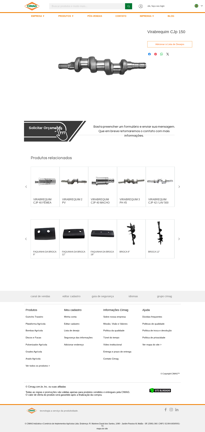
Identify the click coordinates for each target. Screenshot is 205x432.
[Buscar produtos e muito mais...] (128, 6)
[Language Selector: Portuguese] (198, 5)
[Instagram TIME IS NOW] (171, 409)
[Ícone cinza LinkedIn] (177, 409)
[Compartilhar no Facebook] (149, 54)
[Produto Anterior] (26, 187)
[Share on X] (168, 54)
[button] (45, 128)
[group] (102, 187)
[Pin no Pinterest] (155, 54)
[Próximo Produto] (179, 187)
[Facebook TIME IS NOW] (165, 409)
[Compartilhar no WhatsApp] (162, 54)
